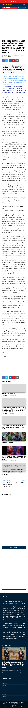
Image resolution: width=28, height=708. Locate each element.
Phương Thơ (4, 683)
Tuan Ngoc (4, 696)
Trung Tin (4, 687)
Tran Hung (4, 681)
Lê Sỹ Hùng (4, 685)
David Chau (4, 694)
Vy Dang (9, 56)
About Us (11, 706)
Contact (21, 706)
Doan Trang (4, 692)
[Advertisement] (14, 23)
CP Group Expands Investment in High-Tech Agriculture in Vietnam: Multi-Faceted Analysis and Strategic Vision (13, 665)
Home (6, 706)
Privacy (16, 706)
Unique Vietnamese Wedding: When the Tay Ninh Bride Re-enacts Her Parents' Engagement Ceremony (14, 82)
